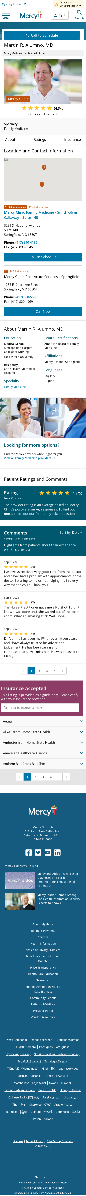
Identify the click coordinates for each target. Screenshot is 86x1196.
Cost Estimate (43, 991)
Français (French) (41, 1039)
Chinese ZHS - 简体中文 (23, 1097)
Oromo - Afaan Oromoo (20, 1090)
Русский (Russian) (18, 1054)
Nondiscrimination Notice (43, 987)
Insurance (72, 139)
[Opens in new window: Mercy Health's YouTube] (48, 852)
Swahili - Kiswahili (60, 1083)
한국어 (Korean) (26, 1047)
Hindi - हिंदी (48, 1068)
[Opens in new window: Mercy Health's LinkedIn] (57, 852)
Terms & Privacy (35, 1141)
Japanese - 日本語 (68, 1111)
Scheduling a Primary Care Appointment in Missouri (43, 1192)
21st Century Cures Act (60, 1141)
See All (34, 866)
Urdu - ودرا (71, 1097)
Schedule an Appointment (43, 956)
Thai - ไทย (19, 1104)
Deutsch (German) (68, 1039)
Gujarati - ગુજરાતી (42, 1111)
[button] (42, 184)
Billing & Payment (43, 931)
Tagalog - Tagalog (56, 1061)
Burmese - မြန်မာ (16, 1111)
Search (79, 18)
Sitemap (18, 1141)
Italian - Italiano (43, 1119)
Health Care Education (43, 974)
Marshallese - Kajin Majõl (30, 1083)
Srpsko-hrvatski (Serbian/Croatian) (57, 1054)
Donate (43, 961)
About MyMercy (43, 924)
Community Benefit (43, 998)
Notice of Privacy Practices (43, 950)
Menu (5, 18)
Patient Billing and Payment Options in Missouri (43, 1182)
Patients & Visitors (43, 1004)
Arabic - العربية (63, 1104)
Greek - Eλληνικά (56, 1075)
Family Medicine (13, 53)
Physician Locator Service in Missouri (43, 1187)
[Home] (31, 15)
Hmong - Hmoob (70, 1090)
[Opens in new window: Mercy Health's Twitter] (38, 852)
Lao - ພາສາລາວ (69, 1068)
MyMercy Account (12, 4)
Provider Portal (43, 1011)
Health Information (43, 943)
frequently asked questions (55, 513)
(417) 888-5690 (26, 297)
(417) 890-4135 (26, 242)
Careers (43, 937)
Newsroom (43, 980)
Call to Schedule (44, 35)
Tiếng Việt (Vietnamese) (22, 1068)
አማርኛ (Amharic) (16, 1039)
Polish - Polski (47, 1090)
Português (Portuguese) (54, 1047)
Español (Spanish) (29, 1061)
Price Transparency (43, 967)
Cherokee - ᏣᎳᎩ (40, 1104)
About (10, 139)
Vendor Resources (43, 1017)
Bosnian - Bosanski (29, 1075)
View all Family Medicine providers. (28, 458)
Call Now (43, 311)
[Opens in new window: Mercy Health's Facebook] (28, 852)
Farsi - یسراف (51, 1097)
